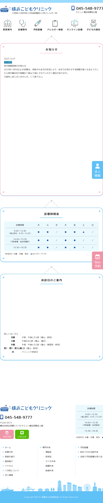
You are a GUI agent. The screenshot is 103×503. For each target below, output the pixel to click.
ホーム (8, 447)
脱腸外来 (49, 466)
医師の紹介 (10, 456)
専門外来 (46, 447)
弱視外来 (49, 470)
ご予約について (12, 470)
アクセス (9, 466)
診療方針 (9, 452)
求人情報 (9, 475)
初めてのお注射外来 (89, 452)
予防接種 (84, 447)
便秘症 (48, 452)
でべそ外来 (50, 461)
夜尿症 (48, 456)
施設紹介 (9, 461)
